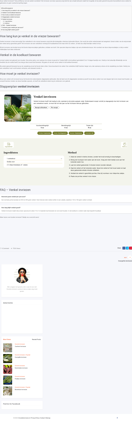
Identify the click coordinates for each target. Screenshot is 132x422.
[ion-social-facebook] (117, 418)
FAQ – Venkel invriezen (9, 25)
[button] (61, 158)
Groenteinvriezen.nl (24, 418)
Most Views (7, 339)
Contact (42, 418)
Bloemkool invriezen (21, 389)
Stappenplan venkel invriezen (11, 17)
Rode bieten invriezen (21, 368)
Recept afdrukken (41, 107)
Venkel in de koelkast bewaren (11, 12)
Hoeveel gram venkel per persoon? (12, 27)
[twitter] (127, 248)
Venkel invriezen (7, 19)
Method (7, 23)
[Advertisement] (54, 232)
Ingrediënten (9, 21)
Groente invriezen (20, 344)
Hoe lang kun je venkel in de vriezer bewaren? (16, 10)
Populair (28, 355)
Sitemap (47, 418)
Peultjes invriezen (20, 378)
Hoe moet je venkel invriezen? (11, 15)
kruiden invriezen (16, 217)
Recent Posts (36, 339)
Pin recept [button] (54, 107)
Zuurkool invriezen (20, 346)
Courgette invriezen (20, 357)
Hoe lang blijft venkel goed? (10, 29)
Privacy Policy (35, 418)
